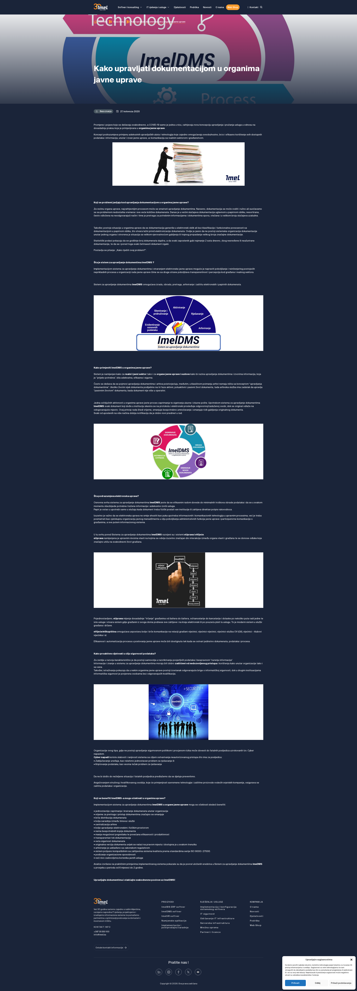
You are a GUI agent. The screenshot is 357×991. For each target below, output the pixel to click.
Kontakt (254, 7)
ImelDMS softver (171, 911)
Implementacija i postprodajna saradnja (175, 926)
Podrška (194, 7)
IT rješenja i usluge (156, 7)
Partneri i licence (210, 932)
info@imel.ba (100, 935)
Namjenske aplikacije (173, 920)
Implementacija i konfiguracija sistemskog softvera (218, 908)
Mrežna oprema (209, 927)
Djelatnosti (180, 7)
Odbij (317, 983)
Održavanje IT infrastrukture (217, 918)
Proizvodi (167, 902)
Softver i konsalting (128, 7)
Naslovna (102, 22)
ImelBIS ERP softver (173, 907)
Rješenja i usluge (211, 902)
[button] (351, 959)
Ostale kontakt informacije (109, 947)
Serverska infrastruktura (215, 923)
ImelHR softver (170, 916)
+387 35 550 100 (101, 931)
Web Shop (232, 7)
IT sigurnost (207, 914)
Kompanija (256, 902)
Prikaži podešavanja (341, 983)
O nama (220, 7)
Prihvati (295, 983)
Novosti (207, 7)
